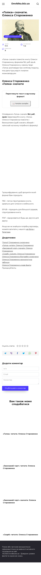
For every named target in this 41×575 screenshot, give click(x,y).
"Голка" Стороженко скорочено (15, 243)
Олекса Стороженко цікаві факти (16, 265)
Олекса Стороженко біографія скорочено (20, 257)
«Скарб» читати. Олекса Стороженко (20, 535)
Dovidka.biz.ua (20, 3)
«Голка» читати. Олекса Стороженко (18, 245)
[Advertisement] (20, 167)
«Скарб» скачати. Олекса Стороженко (18, 254)
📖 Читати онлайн (20, 104)
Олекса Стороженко (12, 36)
